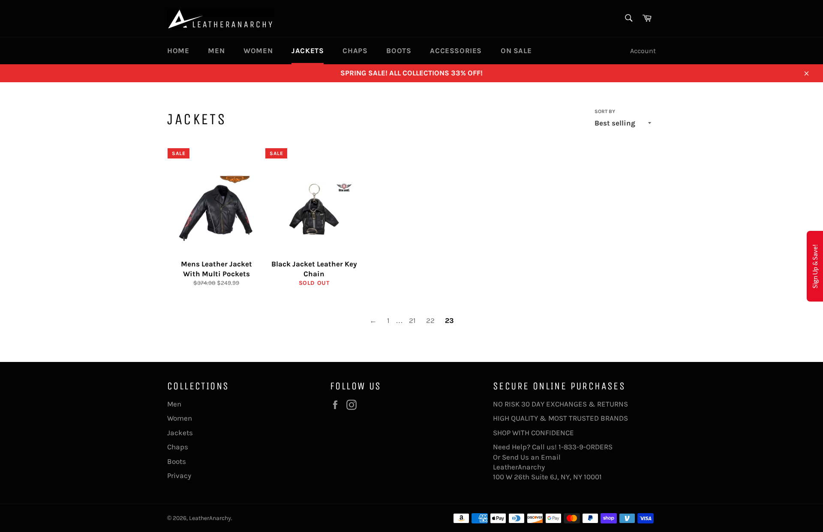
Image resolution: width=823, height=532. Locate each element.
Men (216, 50)
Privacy (179, 475)
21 (412, 320)
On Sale (516, 50)
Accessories (456, 50)
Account (643, 51)
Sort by (605, 111)
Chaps (354, 50)
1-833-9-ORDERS (586, 446)
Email (551, 457)
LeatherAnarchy (210, 518)
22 (430, 320)
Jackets (307, 50)
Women (258, 50)
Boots (398, 50)
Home (178, 50)
